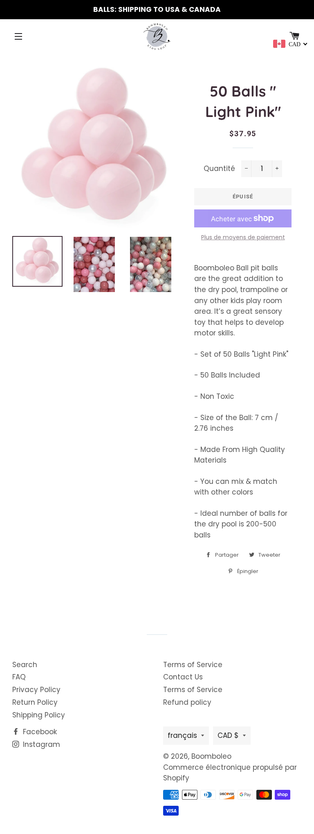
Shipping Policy (38, 715)
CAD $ (228, 735)
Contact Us (183, 677)
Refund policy (187, 702)
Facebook (39, 732)
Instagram (40, 744)
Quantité (219, 168)
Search (24, 665)
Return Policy (35, 702)
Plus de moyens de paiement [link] (243, 237)
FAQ (19, 677)
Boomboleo (211, 756)
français (182, 735)
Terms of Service (192, 665)
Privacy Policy (36, 690)
